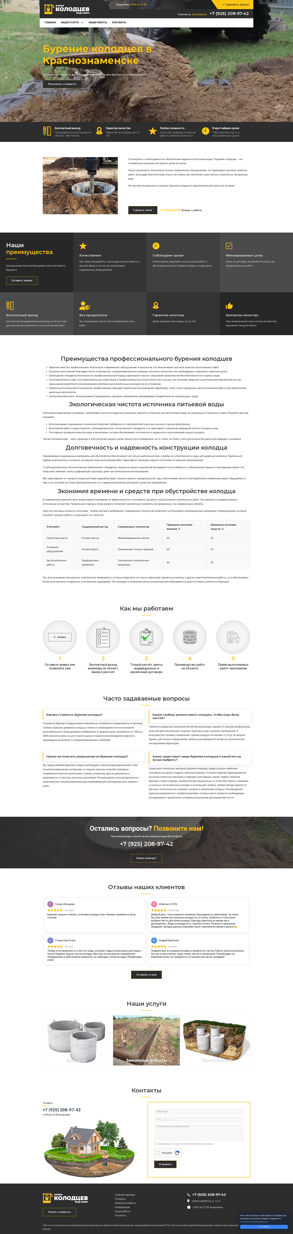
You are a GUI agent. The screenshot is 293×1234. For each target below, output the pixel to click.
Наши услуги (70, 22)
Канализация (122, 1207)
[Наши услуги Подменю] (83, 22)
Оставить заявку (21, 280)
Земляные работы (125, 1203)
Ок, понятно (264, 1227)
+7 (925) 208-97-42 (229, 13)
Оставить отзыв (146, 974)
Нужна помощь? (146, 858)
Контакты (119, 22)
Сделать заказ (237, 4)
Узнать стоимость (59, 1212)
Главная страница (125, 1194)
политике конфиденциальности (254, 1222)
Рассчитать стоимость (62, 84)
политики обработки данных (197, 1143)
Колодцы (120, 1198)
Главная (50, 22)
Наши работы (98, 22)
